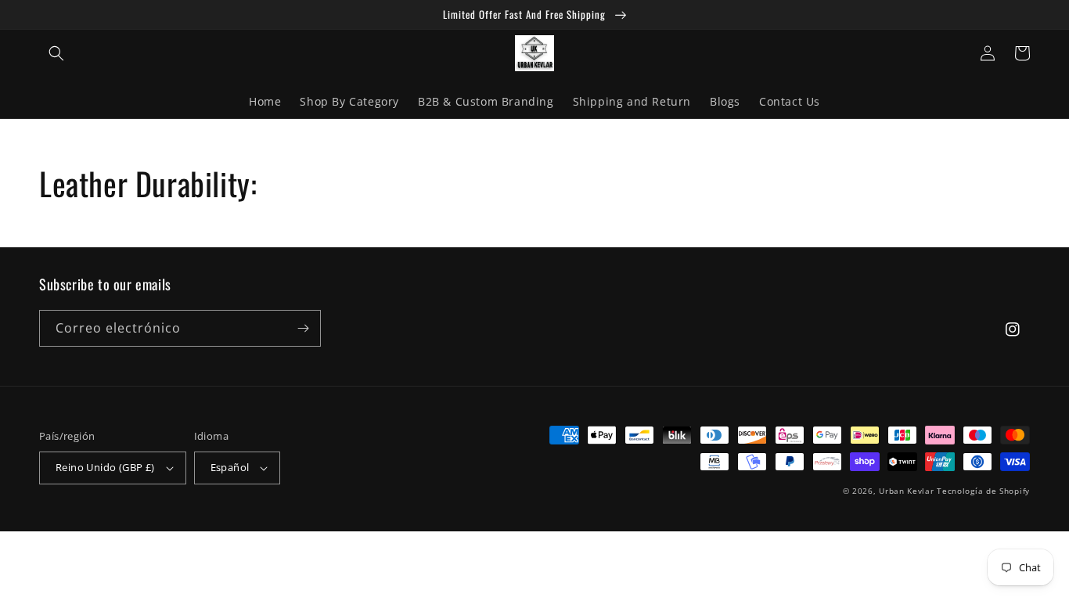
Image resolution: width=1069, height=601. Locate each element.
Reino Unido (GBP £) (105, 467)
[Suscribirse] (303, 328)
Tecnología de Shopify (983, 490)
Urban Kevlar (906, 490)
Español (230, 467)
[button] (56, 53)
